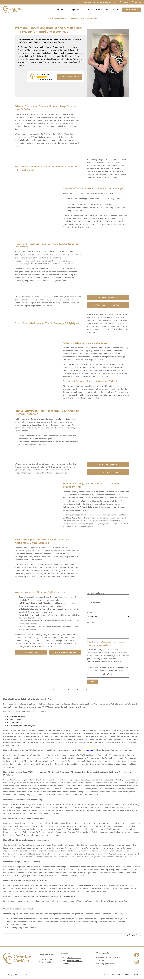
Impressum (115, 974)
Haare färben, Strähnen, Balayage (21, 725)
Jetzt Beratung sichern (69, 77)
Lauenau (89, 750)
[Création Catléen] (12, 7)
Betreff (89, 612)
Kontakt (106, 974)
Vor (137, 935)
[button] (41, 76)
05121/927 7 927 (74, 958)
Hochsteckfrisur (14, 719)
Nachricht (91, 622)
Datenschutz (127, 974)
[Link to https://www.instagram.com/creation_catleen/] (136, 961)
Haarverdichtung (14, 722)
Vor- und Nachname (95, 593)
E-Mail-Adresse (93, 603)
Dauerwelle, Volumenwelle (18, 716)
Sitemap (137, 974)
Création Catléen (20, 974)
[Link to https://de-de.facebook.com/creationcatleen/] (136, 954)
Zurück (132, 935)
